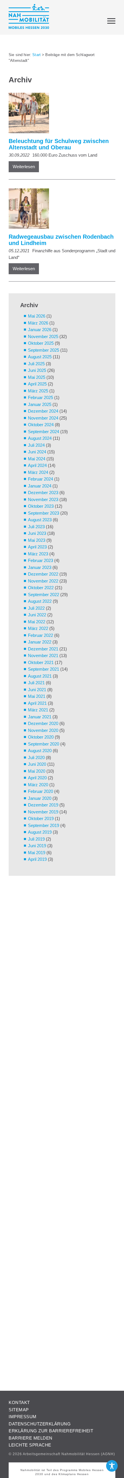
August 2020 (40, 750)
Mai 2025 (36, 377)
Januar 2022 (39, 641)
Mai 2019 (36, 852)
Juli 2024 (36, 445)
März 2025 (38, 390)
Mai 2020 (36, 771)
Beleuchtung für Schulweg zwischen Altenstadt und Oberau (59, 144)
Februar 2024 (40, 478)
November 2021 (43, 655)
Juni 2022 (37, 614)
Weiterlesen (24, 166)
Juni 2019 (37, 845)
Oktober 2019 (41, 818)
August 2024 (40, 438)
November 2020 (43, 730)
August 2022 (40, 601)
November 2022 (43, 580)
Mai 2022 (36, 621)
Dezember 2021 (43, 648)
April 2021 (37, 703)
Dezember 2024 (43, 411)
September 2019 (43, 825)
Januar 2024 (39, 485)
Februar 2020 (40, 791)
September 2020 (43, 743)
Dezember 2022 (43, 574)
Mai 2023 (36, 540)
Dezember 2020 (43, 723)
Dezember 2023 (43, 492)
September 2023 (43, 513)
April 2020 (37, 777)
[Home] (29, 17)
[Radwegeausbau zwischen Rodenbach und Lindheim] (59, 209)
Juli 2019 (36, 839)
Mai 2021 (36, 696)
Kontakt (19, 1402)
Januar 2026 (39, 329)
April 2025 (37, 383)
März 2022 (38, 628)
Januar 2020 (39, 798)
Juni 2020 (37, 764)
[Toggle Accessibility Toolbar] (112, 1466)
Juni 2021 (37, 689)
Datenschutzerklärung (40, 1423)
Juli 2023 (36, 526)
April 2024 (37, 465)
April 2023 (37, 546)
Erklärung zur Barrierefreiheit (51, 1430)
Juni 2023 (37, 533)
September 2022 (43, 594)
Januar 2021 (39, 716)
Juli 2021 (36, 682)
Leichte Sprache (30, 1444)
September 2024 (43, 431)
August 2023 (40, 519)
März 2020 (38, 784)
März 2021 (38, 709)
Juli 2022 (36, 608)
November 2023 (43, 499)
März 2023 (38, 553)
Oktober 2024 (41, 424)
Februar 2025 (40, 397)
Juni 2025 (37, 370)
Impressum (23, 1416)
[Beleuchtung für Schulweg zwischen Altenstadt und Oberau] (59, 114)
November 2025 (43, 336)
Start (36, 55)
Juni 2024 (37, 451)
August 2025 (40, 356)
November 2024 (43, 418)
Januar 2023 (39, 567)
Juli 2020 (36, 757)
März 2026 (38, 322)
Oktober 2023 (41, 506)
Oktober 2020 (41, 737)
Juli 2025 (36, 363)
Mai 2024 (36, 458)
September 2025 (43, 350)
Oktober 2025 (41, 343)
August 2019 (40, 832)
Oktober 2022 (41, 587)
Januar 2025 (39, 404)
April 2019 (37, 859)
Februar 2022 (40, 635)
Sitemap (19, 1409)
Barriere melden (30, 1438)
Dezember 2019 (43, 804)
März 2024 (38, 472)
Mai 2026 (36, 316)
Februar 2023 (40, 560)
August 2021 (40, 676)
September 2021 (43, 669)
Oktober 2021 (41, 662)
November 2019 (43, 811)
